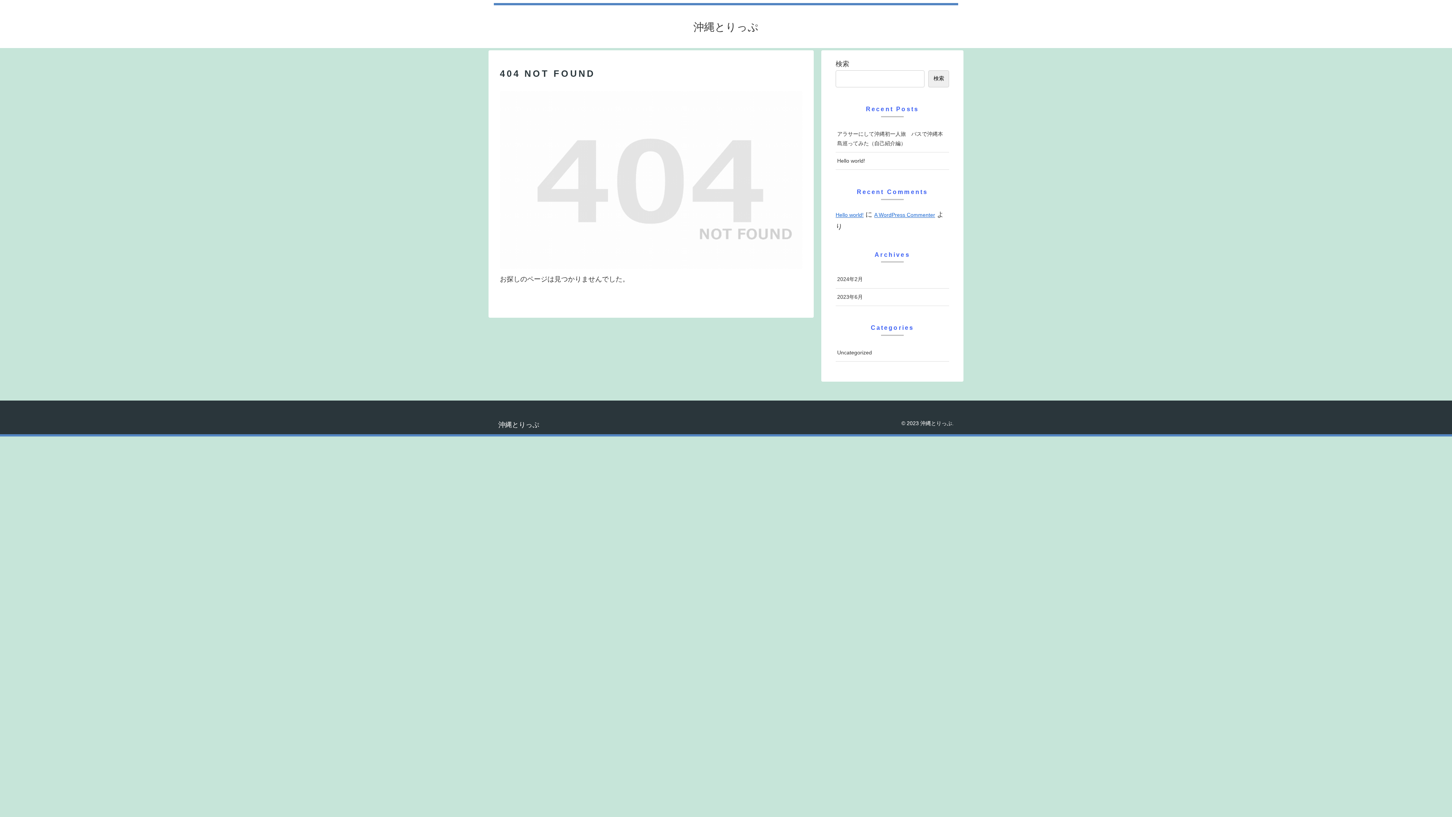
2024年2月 (850, 279)
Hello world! (851, 161)
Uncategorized (854, 352)
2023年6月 (850, 297)
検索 (842, 64)
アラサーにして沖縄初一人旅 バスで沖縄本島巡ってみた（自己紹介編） (890, 138)
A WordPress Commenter (904, 215)
